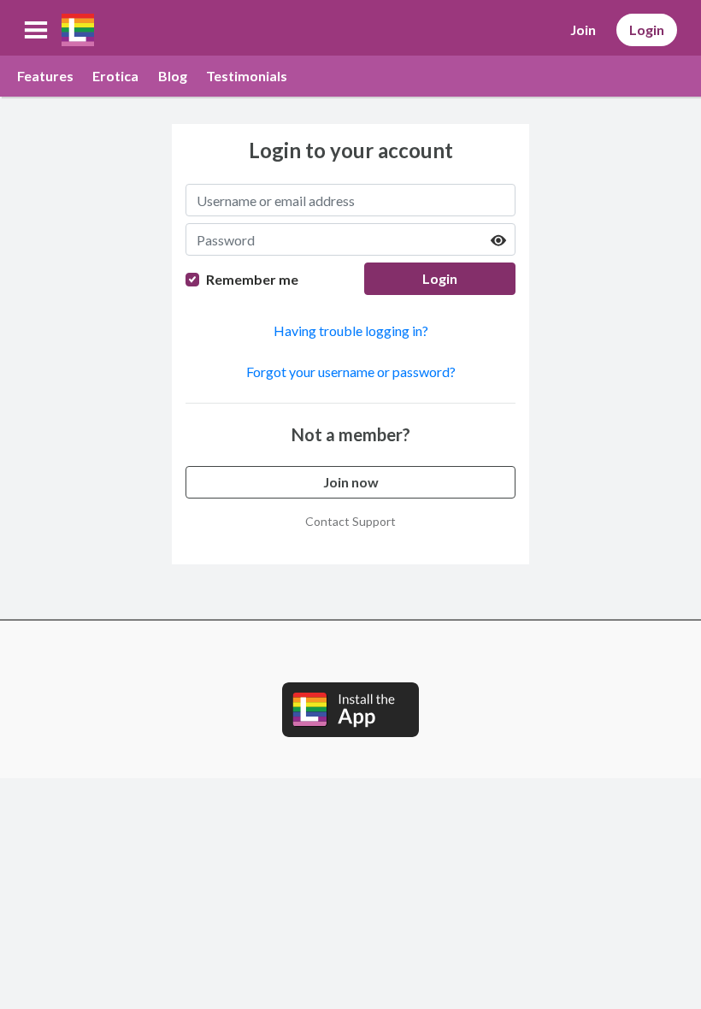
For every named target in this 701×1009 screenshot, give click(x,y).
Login (646, 29)
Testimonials (246, 76)
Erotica (115, 76)
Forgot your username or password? (351, 371)
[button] (36, 30)
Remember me (252, 279)
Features (45, 76)
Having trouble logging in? (351, 330)
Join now (351, 482)
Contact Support (350, 521)
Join (583, 29)
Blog (172, 76)
